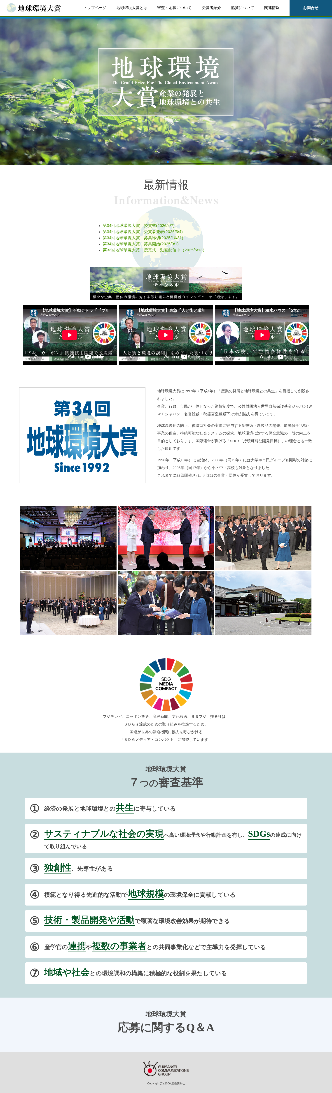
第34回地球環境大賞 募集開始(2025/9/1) (141, 244)
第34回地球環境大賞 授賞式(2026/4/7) (139, 225)
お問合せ (310, 8)
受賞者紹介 (211, 8)
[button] (160, 162)
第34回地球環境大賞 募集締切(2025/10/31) (143, 238)
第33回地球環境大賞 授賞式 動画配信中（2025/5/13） (155, 250)
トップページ (94, 8)
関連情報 (272, 8)
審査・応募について (174, 8)
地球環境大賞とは (132, 8)
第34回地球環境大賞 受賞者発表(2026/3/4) (143, 231)
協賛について (242, 8)
